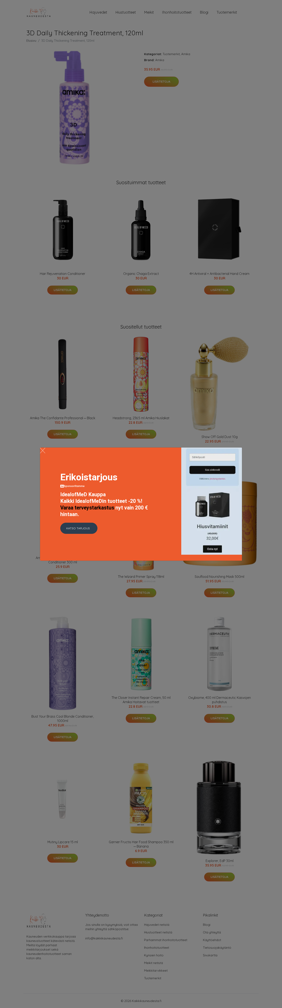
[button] (78, 528)
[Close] (42, 451)
